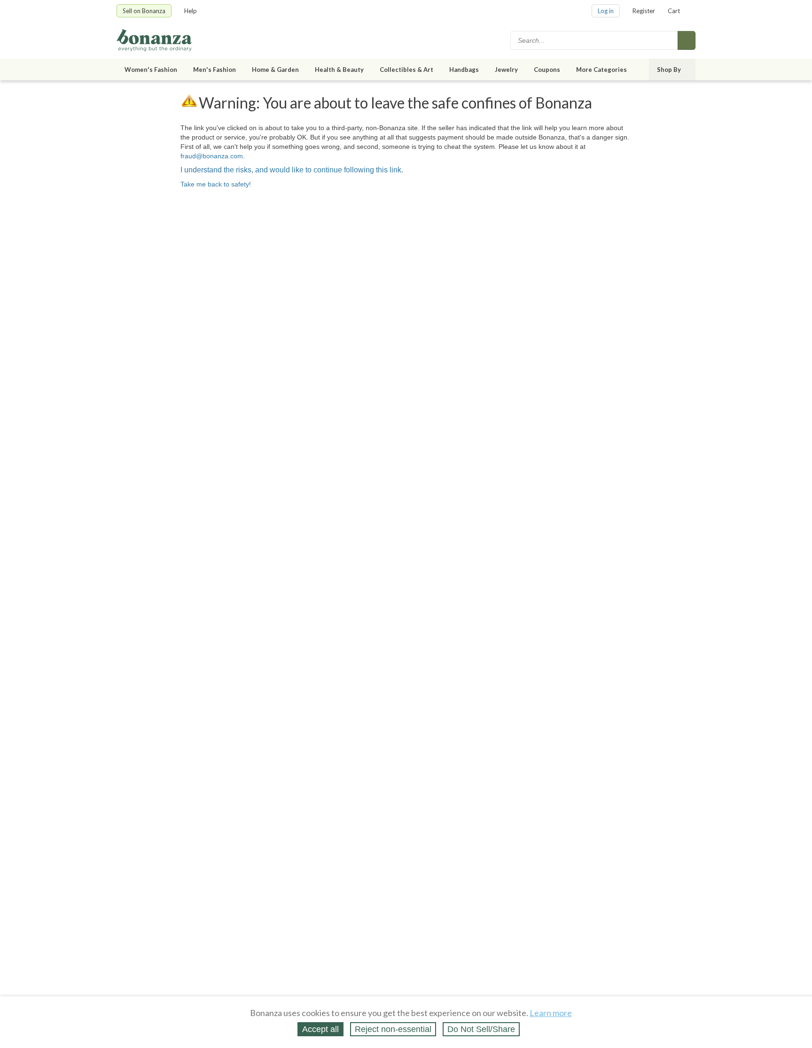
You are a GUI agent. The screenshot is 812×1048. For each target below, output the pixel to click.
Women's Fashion (151, 69)
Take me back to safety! (215, 184)
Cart (674, 11)
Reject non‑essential (393, 1029)
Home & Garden (275, 69)
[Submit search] (686, 40)
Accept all (320, 1029)
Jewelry (506, 69)
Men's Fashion (214, 69)
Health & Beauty (339, 69)
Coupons (547, 69)
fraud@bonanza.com (211, 156)
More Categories (601, 69)
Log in (606, 11)
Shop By (669, 69)
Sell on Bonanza (144, 11)
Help (190, 11)
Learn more (551, 1013)
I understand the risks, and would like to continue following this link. (291, 170)
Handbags (464, 69)
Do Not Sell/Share (481, 1029)
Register (643, 11)
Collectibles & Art (406, 69)
